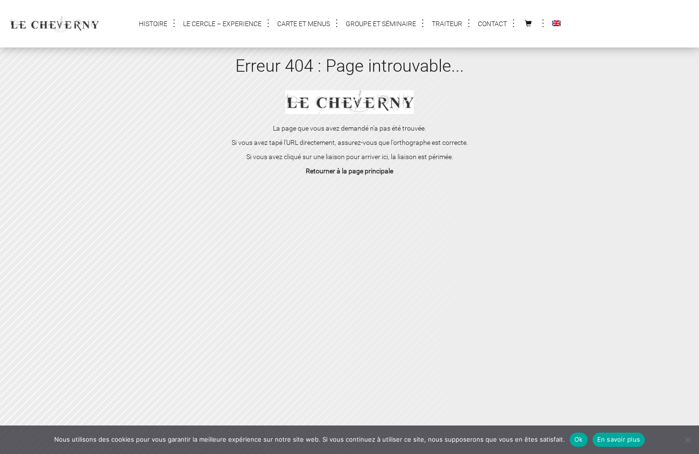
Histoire (153, 24)
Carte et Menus (303, 24)
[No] (687, 440)
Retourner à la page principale (349, 171)
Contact (492, 24)
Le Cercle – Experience (222, 24)
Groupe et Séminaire (381, 24)
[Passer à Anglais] (556, 23)
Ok (578, 439)
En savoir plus (619, 439)
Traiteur (447, 24)
